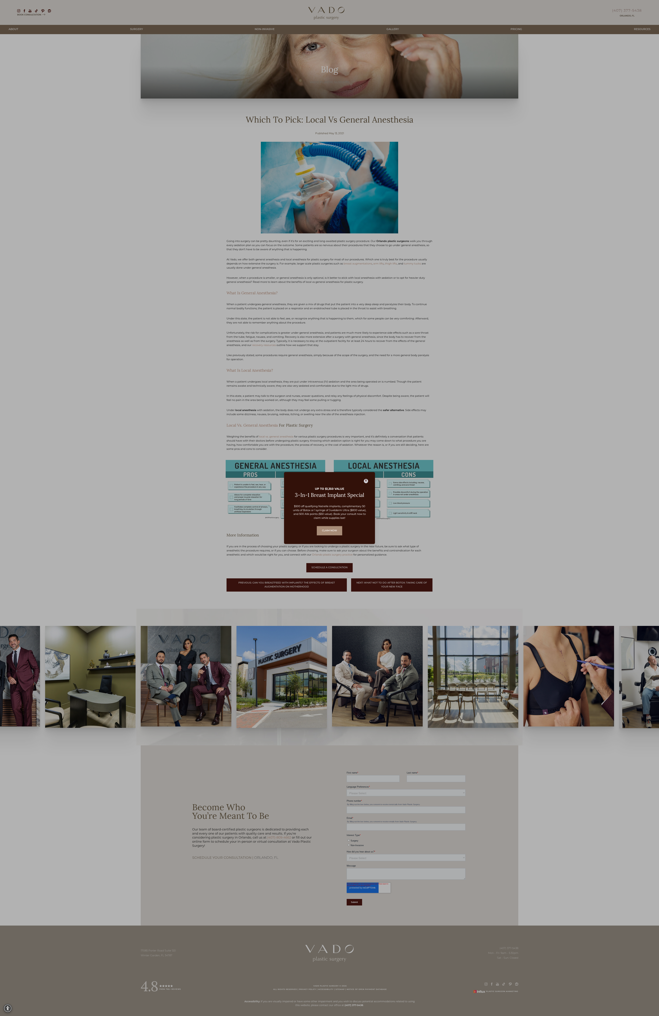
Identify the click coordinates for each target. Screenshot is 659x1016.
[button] (7, 1008)
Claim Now (329, 530)
